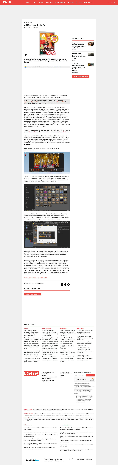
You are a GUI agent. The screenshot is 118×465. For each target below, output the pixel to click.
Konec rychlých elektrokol (48, 417)
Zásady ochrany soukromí (48, 380)
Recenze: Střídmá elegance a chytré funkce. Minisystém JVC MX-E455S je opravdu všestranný (50, 358)
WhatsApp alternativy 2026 (56, 410)
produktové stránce (31, 132)
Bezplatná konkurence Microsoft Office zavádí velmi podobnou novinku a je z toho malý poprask (79, 45)
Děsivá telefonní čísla (37, 409)
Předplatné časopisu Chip (48, 372)
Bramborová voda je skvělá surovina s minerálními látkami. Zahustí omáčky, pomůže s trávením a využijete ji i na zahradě (76, 428)
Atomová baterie (46, 419)
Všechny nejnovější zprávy (32, 294)
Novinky (28, 2)
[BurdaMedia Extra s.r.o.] (31, 373)
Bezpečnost (49, 2)
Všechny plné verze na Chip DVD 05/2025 (35, 277)
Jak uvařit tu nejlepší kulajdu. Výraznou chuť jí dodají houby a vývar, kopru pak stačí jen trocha (76, 441)
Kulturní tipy (90, 409)
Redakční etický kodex (65, 373)
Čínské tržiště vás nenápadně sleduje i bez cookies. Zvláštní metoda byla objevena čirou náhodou (78, 67)
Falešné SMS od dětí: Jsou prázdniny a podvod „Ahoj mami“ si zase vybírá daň (68, 352)
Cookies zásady (45, 382)
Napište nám (41, 283)
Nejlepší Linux (28, 420)
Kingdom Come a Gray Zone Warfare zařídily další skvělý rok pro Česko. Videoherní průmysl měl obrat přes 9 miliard (39, 448)
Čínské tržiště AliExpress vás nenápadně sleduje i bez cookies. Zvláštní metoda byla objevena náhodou (41, 435)
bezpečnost (63, 328)
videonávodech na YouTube (60, 132)
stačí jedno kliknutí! (57, 66)
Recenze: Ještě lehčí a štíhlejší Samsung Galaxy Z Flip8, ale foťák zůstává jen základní (50, 352)
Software (29, 22)
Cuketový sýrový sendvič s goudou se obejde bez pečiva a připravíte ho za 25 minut (76, 437)
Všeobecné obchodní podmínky (49, 377)
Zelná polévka (36, 415)
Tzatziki (41, 415)
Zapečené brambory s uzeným (82, 415)
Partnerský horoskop (56, 409)
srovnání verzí (46, 132)
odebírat (90, 375)
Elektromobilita (60, 2)
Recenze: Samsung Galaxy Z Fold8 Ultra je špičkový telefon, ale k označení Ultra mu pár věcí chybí (50, 339)
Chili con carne (75, 413)
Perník (53, 415)
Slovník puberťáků (47, 409)
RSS (61, 377)
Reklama (44, 375)
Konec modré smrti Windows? (87, 417)
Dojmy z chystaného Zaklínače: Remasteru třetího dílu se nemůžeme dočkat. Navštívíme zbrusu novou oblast (40, 444)
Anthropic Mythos (38, 419)
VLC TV (82, 419)
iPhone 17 (77, 419)
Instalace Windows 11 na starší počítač (63, 417)
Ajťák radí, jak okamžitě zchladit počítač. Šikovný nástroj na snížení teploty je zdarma (85, 332)
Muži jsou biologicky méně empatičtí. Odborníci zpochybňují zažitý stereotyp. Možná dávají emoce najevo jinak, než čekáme (76, 449)
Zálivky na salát (90, 413)
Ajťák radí (26, 410)
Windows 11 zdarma (29, 419)
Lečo (57, 415)
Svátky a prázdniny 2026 (34, 410)
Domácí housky (71, 415)
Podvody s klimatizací (89, 419)
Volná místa (44, 373)
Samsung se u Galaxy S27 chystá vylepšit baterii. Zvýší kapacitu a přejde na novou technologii (32, 360)
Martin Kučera (27, 27)
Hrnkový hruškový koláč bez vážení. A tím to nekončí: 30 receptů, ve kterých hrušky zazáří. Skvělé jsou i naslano (76, 432)
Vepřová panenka (37, 413)
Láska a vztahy (84, 409)
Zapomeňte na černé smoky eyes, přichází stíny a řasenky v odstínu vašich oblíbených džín (76, 445)
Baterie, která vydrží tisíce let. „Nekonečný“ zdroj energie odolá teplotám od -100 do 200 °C (32, 339)
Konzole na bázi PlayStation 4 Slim (58, 419)
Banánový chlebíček (66, 413)
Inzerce (62, 375)
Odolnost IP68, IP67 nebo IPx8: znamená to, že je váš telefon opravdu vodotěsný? (84, 343)
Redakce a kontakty (65, 372)
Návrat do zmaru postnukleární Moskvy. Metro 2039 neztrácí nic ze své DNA (79, 56)
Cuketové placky (28, 415)
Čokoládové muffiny (56, 413)
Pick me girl (64, 409)
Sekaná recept (47, 415)
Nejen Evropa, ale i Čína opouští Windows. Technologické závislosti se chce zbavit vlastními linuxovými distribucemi (40, 439)
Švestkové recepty (63, 415)
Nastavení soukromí (46, 378)
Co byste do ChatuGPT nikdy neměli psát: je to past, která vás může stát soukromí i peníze (67, 339)
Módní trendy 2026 (45, 410)
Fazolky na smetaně (46, 413)
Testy (34, 2)
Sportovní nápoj (82, 413)
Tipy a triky (70, 2)
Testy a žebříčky (46, 328)
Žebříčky (41, 2)
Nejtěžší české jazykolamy (74, 409)
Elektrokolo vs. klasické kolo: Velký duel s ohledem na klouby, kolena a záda (85, 338)
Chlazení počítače (38, 417)
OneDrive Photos (76, 417)
